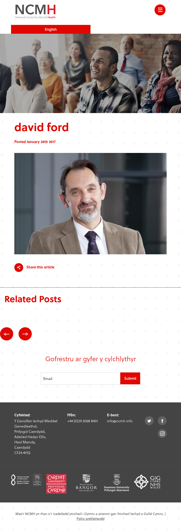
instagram (162, 433)
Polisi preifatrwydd (90, 518)
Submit (130, 378)
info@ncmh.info (119, 420)
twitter (149, 420)
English (51, 29)
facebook (162, 420)
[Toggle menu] (160, 9)
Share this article (39, 267)
